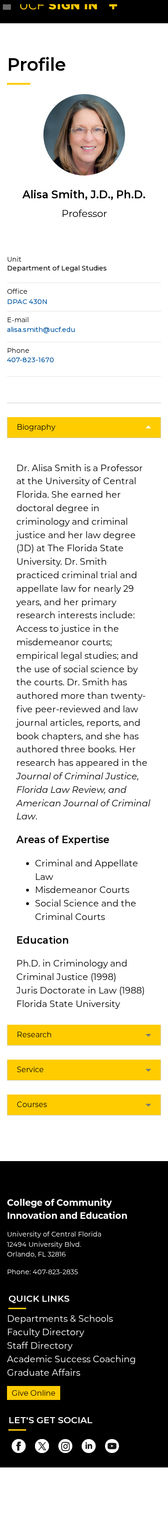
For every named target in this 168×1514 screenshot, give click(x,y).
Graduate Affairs (43, 1372)
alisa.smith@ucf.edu (41, 329)
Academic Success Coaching (71, 1359)
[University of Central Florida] (71, 11)
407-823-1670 (30, 360)
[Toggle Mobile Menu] (159, 10)
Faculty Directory (45, 1332)
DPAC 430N (27, 301)
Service (30, 1069)
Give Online (34, 1393)
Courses (32, 1104)
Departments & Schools (60, 1318)
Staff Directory (39, 1345)
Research (34, 1034)
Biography (36, 427)
